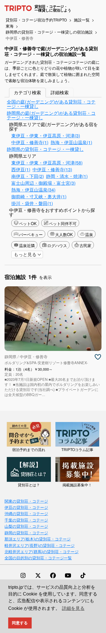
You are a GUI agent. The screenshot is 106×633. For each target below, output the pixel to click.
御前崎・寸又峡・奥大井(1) (38, 196)
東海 (10, 26)
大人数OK (64, 234)
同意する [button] (20, 623)
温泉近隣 (27, 245)
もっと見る (25, 254)
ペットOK (27, 223)
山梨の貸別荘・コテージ (26, 526)
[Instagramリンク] (23, 575)
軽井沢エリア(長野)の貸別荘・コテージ (40, 545)
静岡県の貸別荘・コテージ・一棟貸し (45, 149)
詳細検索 (60, 92)
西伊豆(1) (20, 169)
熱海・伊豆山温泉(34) (33, 189)
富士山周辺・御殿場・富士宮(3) (43, 183)
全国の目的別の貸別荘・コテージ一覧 (38, 558)
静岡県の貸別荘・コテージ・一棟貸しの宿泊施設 (49, 32)
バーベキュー (31, 234)
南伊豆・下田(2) (27, 176)
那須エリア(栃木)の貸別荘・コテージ (38, 539)
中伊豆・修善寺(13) (52, 169)
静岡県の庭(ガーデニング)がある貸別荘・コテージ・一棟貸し (51, 115)
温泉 (89, 234)
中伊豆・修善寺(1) (29, 142)
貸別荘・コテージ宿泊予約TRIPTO (36, 20)
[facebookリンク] (53, 575)
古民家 (85, 245)
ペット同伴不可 (63, 223)
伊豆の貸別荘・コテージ (26, 507)
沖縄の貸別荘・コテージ (26, 513)
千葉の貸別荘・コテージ (26, 520)
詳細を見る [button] (73, 608)
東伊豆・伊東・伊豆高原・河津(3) (45, 135)
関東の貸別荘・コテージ (26, 501)
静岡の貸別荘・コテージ (26, 532)
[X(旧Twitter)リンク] (38, 575)
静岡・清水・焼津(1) (67, 176)
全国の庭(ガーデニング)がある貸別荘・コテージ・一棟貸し (51, 103)
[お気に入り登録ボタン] (98, 357)
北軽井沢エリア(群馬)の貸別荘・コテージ (42, 551)
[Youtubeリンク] (68, 575)
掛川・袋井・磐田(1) (32, 203)
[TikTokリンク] (82, 575)
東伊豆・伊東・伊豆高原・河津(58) (47, 162)
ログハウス (57, 245)
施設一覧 (82, 20)
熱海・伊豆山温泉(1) (71, 142)
